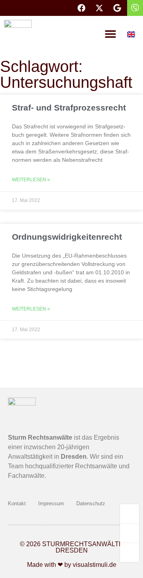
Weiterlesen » (31, 179)
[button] (110, 34)
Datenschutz (90, 503)
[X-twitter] (99, 8)
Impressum (51, 503)
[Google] (117, 8)
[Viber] (135, 8)
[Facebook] (81, 8)
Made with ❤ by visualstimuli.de (71, 564)
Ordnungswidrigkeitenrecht (67, 236)
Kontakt (17, 503)
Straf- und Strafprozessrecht (69, 107)
